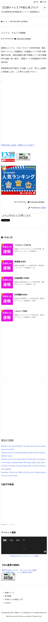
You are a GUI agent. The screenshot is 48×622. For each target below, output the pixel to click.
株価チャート (6, 524)
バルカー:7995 (20, 311)
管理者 (43, 208)
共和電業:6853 (20, 294)
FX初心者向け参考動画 (20, 21)
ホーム (5, 21)
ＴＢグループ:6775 (22, 245)
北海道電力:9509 (21, 278)
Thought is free (36, 616)
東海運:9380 (20, 261)
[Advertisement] (24, 110)
